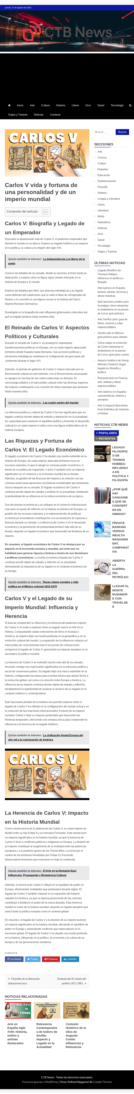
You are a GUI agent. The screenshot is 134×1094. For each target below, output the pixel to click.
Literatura (103, 210)
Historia (60, 105)
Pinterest (52, 959)
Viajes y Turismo (17, 114)
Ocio (88, 105)
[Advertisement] (67, 76)
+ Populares (106, 433)
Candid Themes (102, 1082)
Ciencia (102, 157)
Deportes (103, 169)
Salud (100, 105)
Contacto (55, 114)
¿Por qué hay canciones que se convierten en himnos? (120, 502)
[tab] (106, 433)
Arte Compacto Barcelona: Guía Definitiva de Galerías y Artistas (113, 409)
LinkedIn (71, 959)
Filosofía (103, 187)
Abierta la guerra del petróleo (120, 569)
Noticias (38, 114)
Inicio (20, 105)
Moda (101, 216)
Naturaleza (104, 222)
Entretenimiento (107, 181)
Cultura (45, 105)
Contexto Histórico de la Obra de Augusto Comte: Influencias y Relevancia (76, 1036)
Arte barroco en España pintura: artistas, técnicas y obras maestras (113, 292)
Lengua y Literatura (109, 198)
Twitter (34, 959)
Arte (32, 105)
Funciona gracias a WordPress (40, 1082)
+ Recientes (106, 438)
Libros (75, 105)
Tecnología (117, 105)
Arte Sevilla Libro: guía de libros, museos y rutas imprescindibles (112, 323)
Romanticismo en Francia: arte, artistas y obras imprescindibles (113, 382)
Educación (104, 175)
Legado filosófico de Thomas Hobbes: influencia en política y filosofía (120, 464)
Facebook (15, 959)
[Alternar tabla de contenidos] (43, 212)
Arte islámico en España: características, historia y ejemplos (112, 395)
